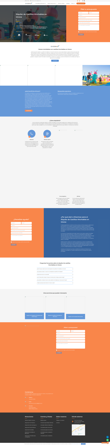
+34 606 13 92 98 (32, 399)
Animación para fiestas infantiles (47, 422)
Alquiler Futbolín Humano (30, 420)
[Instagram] (83, 1)
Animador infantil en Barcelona (47, 425)
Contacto (58, 422)
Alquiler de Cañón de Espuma (31, 425)
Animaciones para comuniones (47, 429)
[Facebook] (84, 1)
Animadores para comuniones (46, 427)
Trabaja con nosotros (60, 420)
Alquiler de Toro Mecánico (30, 422)
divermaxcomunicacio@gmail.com (35, 403)
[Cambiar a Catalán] (79, 0)
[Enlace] (28, 3)
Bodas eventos (43, 420)
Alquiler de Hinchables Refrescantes (75, 316)
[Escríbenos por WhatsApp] (107, 440)
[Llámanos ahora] (107, 437)
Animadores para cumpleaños (46, 435)
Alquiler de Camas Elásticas (30, 427)
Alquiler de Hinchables (29, 429)
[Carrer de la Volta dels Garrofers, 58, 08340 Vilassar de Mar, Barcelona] (73, 421)
